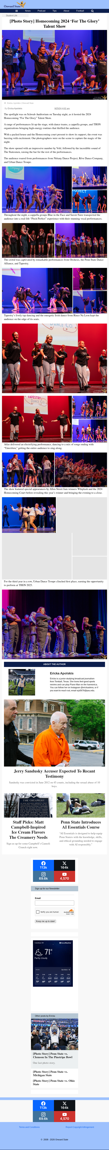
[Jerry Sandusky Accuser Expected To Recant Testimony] (54, 765)
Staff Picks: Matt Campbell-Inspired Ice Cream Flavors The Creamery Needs (28, 829)
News (28, 11)
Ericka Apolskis (15, 108)
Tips (54, 11)
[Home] (15, 7)
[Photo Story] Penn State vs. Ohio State (54, 1082)
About (66, 11)
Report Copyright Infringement (80, 1127)
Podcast (41, 11)
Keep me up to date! (45, 921)
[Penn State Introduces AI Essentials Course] (80, 816)
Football (80, 11)
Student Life (11, 15)
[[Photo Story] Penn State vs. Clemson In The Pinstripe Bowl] (54, 1051)
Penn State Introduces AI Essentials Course (81, 824)
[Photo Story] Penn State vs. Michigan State (50, 1073)
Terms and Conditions (29, 1127)
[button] (37, 189)
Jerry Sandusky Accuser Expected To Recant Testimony (54, 773)
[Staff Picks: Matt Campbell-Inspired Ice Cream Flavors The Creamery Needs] (28, 816)
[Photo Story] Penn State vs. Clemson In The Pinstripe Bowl (52, 1055)
